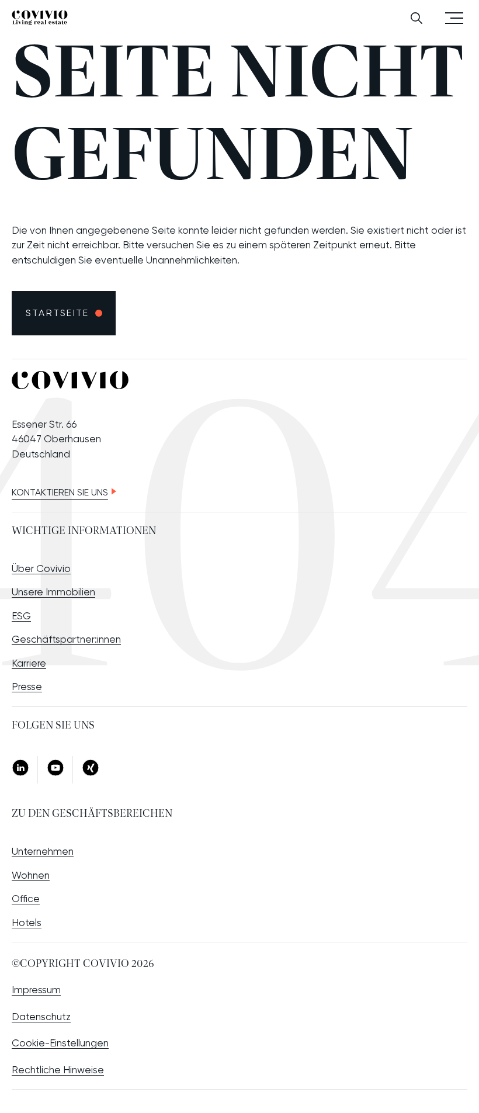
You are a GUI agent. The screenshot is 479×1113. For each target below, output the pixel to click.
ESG (21, 616)
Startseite (57, 312)
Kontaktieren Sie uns (60, 492)
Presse (27, 686)
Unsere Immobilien (53, 592)
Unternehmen (43, 851)
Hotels (26, 922)
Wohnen (31, 875)
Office (26, 898)
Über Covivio (41, 568)
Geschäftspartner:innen (66, 639)
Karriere (29, 663)
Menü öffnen (454, 17)
